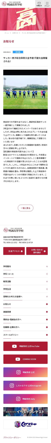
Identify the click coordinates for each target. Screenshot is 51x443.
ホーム (7, 33)
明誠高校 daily (28, 398)
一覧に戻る (25, 208)
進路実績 (7, 312)
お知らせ (15, 33)
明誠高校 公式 (29, 372)
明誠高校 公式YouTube (29, 346)
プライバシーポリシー (12, 437)
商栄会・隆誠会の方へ (12, 319)
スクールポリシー (10, 335)
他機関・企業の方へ (11, 327)
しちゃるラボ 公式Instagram (28, 385)
